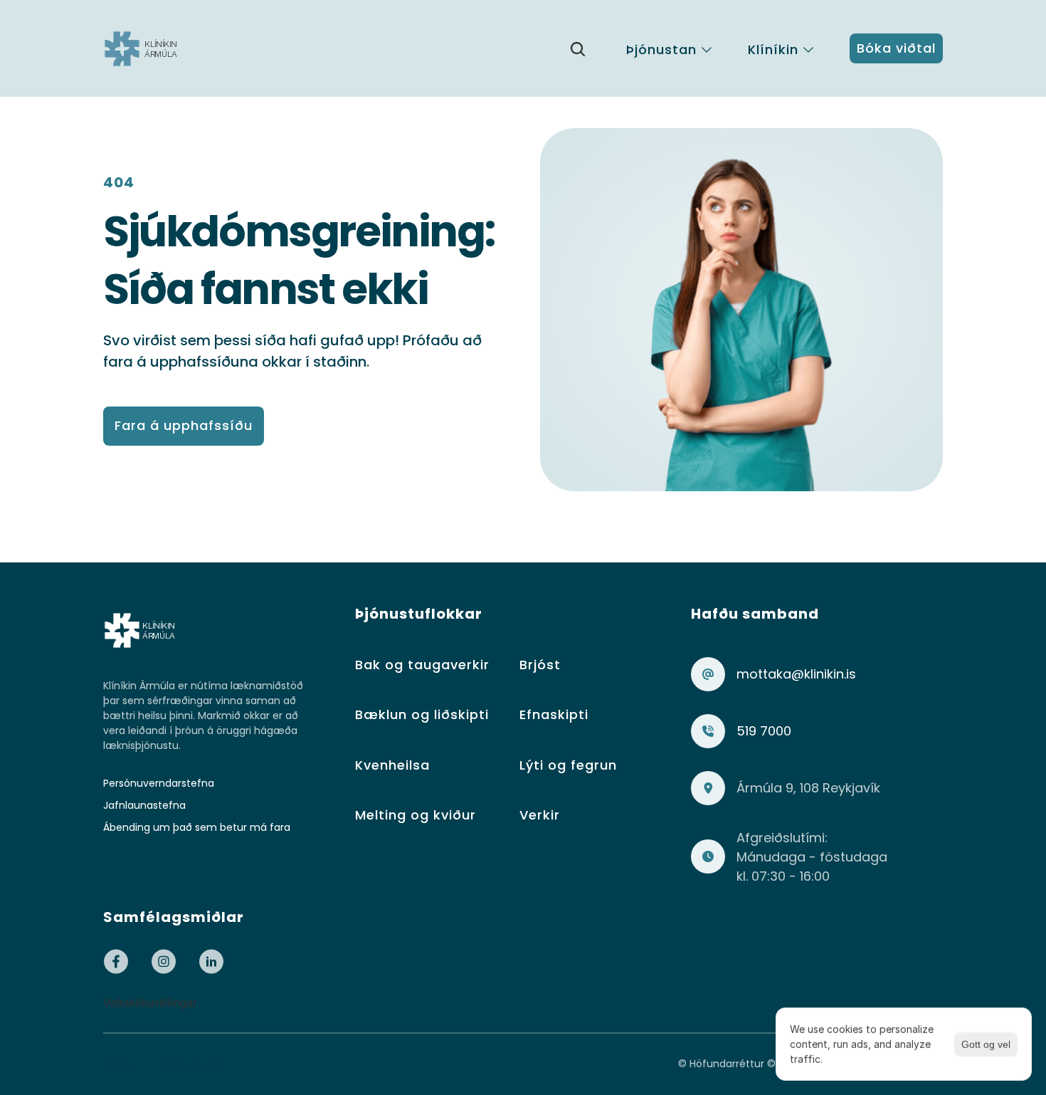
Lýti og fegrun (568, 765)
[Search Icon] (578, 49)
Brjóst (540, 665)
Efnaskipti (553, 714)
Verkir (539, 815)
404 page (190, 1064)
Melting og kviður (415, 815)
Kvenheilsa (392, 765)
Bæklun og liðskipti (422, 714)
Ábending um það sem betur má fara (196, 827)
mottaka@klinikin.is (796, 674)
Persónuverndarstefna (158, 783)
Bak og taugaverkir (422, 665)
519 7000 (763, 731)
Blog (118, 1064)
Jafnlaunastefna (144, 805)
